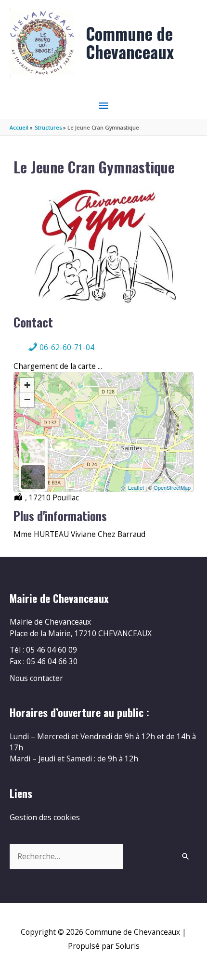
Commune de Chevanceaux (130, 42)
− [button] (27, 399)
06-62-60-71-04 (66, 347)
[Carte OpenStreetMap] (33, 451)
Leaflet (136, 487)
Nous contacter (36, 678)
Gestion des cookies (45, 817)
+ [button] (27, 385)
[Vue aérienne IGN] (33, 477)
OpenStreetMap (172, 487)
